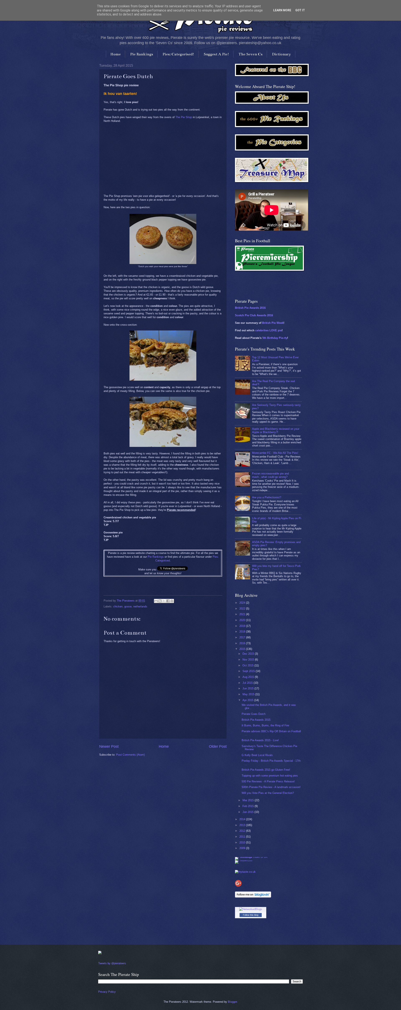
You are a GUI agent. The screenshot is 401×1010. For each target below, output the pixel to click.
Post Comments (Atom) (130, 754)
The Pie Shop (183, 117)
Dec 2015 (248, 653)
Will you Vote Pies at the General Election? (268, 792)
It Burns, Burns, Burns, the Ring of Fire (265, 725)
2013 (242, 825)
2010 (242, 842)
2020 (242, 620)
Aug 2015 (248, 676)
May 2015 (248, 694)
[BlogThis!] (160, 601)
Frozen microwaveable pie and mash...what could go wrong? (270, 475)
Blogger (232, 1001)
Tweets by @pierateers (112, 963)
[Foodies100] (243, 860)
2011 (242, 836)
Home (115, 54)
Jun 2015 (248, 688)
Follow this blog (250, 915)
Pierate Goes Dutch (253, 713)
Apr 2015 (248, 700)
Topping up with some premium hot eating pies (270, 775)
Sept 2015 (249, 671)
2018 (242, 631)
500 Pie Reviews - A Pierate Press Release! (268, 781)
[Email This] (156, 601)
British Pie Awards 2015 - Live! (260, 740)
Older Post (218, 746)
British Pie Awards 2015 (256, 719)
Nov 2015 (248, 659)
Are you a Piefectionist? (266, 497)
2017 (242, 637)
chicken (118, 606)
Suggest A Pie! (216, 54)
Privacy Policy (107, 991)
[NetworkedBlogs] (250, 909)
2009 (242, 848)
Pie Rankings (141, 54)
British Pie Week (272, 322)
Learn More (282, 10)
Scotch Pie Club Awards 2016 (254, 315)
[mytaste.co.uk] (245, 871)
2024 (242, 602)
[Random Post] (100, 953)
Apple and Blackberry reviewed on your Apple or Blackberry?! (275, 430)
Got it (300, 10)
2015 (242, 648)
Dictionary (281, 54)
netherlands (140, 606)
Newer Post (109, 746)
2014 (242, 819)
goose (128, 606)
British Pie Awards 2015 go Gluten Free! (266, 769)
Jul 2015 (248, 682)
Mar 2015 (248, 800)
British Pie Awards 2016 (250, 307)
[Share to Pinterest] (172, 601)
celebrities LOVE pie (268, 330)
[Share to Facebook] (168, 601)
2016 (242, 643)
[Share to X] (164, 601)
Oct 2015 (248, 665)
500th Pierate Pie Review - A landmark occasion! (271, 787)
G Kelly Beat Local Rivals (257, 755)
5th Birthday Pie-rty (274, 337)
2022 (242, 608)
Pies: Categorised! (178, 54)
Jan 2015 (248, 812)
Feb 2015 (248, 806)
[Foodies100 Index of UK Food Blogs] (252, 856)
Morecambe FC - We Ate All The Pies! (275, 452)
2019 (242, 625)
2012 (242, 830)
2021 (242, 614)
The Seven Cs (251, 54)
